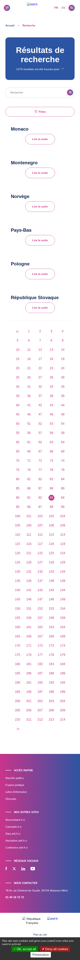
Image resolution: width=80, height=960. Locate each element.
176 (28, 654)
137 (40, 580)
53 (51, 423)
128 (51, 562)
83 (51, 479)
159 (62, 617)
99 (62, 507)
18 (51, 359)
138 (51, 580)
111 (28, 534)
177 (40, 654)
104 (62, 516)
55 (17, 433)
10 (17, 349)
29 (62, 377)
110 (17, 534)
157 (40, 617)
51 (29, 423)
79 (62, 470)
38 (51, 396)
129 (62, 562)
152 (40, 608)
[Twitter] (14, 869)
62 (40, 442)
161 (28, 627)
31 (29, 386)
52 (40, 423)
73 (51, 460)
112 (40, 534)
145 (17, 599)
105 (17, 525)
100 (17, 516)
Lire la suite (40, 139)
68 (51, 451)
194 (62, 682)
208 (51, 710)
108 (51, 525)
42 (40, 405)
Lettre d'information (16, 791)
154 (62, 608)
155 (17, 617)
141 (28, 590)
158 (51, 617)
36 (29, 396)
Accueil (9, 25)
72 (40, 460)
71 (29, 460)
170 (17, 645)
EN (63, 7)
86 (29, 488)
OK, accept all (26, 949)
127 (40, 562)
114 (62, 534)
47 (40, 414)
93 (51, 497)
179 (62, 654)
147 (40, 599)
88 (51, 488)
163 (51, 627)
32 (40, 386)
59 (62, 433)
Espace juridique (14, 785)
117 (40, 543)
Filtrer (42, 111)
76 (29, 470)
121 (28, 553)
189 (62, 673)
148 (51, 599)
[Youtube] (32, 869)
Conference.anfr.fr (15, 847)
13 (51, 349)
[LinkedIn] (23, 869)
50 (17, 423)
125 (17, 562)
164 (62, 627)
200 (17, 701)
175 (17, 654)
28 (51, 377)
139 (62, 580)
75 (17, 470)
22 (40, 368)
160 (17, 627)
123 (51, 553)
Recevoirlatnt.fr (14, 819)
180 (17, 664)
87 (40, 488)
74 (62, 460)
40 (17, 405)
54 (62, 423)
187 (40, 673)
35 (17, 396)
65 (17, 451)
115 (17, 543)
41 (29, 405)
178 (51, 654)
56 (29, 433)
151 (28, 608)
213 (51, 719)
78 (51, 470)
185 (17, 673)
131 (28, 571)
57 (40, 433)
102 (40, 516)
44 (62, 405)
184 (62, 664)
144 (62, 590)
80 (17, 479)
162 (40, 627)
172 (40, 645)
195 (17, 691)
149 (62, 599)
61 (29, 442)
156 (28, 617)
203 (51, 701)
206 (28, 710)
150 (17, 608)
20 (17, 368)
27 (40, 377)
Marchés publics (14, 778)
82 (40, 479)
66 (29, 451)
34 (62, 386)
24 (62, 368)
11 (28, 349)
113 (51, 534)
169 (62, 636)
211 (28, 719)
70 (17, 460)
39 (62, 396)
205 (17, 710)
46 (29, 414)
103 (51, 516)
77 (40, 470)
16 (29, 359)
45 (17, 414)
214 (62, 719)
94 (62, 497)
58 (51, 433)
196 (28, 691)
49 (62, 414)
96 (29, 507)
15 (17, 359)
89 (62, 488)
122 (40, 553)
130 (17, 571)
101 (28, 516)
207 (40, 710)
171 (28, 645)
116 (28, 543)
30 (17, 386)
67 (40, 451)
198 (51, 691)
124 (62, 553)
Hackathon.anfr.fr (15, 840)
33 (51, 386)
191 (28, 682)
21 (29, 368)
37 (40, 396)
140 (17, 590)
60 (17, 442)
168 (51, 636)
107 (40, 525)
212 (40, 719)
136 (28, 580)
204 (62, 701)
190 (17, 682)
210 (17, 719)
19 (62, 359)
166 (28, 636)
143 (51, 590)
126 (28, 562)
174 (62, 645)
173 (51, 645)
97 (40, 507)
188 (51, 673)
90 (17, 497)
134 (62, 571)
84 (62, 479)
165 (17, 636)
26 (29, 377)
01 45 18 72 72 (14, 897)
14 (62, 349)
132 (40, 571)
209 (62, 710)
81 (29, 479)
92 (40, 497)
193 (51, 682)
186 (28, 673)
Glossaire (10, 798)
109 (62, 525)
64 (62, 442)
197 (40, 691)
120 (17, 553)
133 (51, 571)
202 (40, 701)
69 (62, 451)
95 (17, 507)
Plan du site (40, 934)
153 (51, 608)
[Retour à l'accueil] (32, 8)
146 (28, 599)
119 (62, 543)
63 (51, 442)
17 (40, 359)
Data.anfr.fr (12, 833)
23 (51, 368)
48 (51, 414)
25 (17, 377)
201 (28, 701)
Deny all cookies (56, 949)
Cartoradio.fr (12, 826)
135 (17, 580)
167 (40, 636)
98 (51, 507)
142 (40, 590)
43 (51, 405)
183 (51, 664)
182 (40, 664)
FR (56, 7)
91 (29, 497)
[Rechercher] (72, 8)
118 (51, 543)
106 (28, 525)
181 (28, 664)
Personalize (40, 954)
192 (40, 682)
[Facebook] (6, 869)
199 (62, 691)
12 (40, 349)
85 (17, 488)
